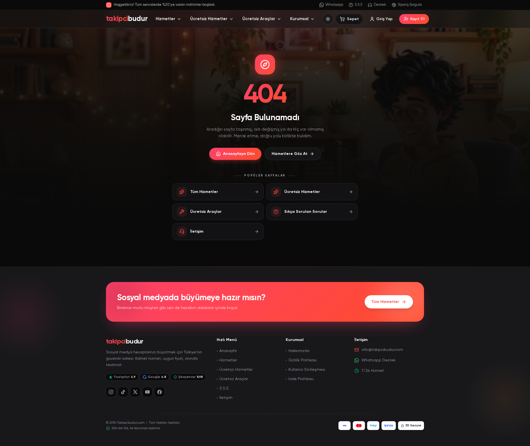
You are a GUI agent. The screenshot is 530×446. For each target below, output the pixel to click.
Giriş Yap (384, 19)
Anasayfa (228, 351)
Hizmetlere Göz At (290, 154)
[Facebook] (160, 392)
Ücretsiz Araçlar (258, 19)
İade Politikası (301, 379)
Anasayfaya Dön (239, 154)
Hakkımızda (298, 351)
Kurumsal (299, 19)
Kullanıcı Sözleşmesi (306, 370)
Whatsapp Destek (379, 360)
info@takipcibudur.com (382, 350)
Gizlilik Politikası (302, 360)
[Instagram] (111, 392)
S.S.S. (224, 388)
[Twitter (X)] (135, 392)
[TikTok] (123, 392)
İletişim (225, 398)
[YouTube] (147, 392)
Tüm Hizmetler (385, 302)
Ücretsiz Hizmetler (208, 19)
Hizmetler (165, 19)
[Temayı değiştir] (328, 19)
